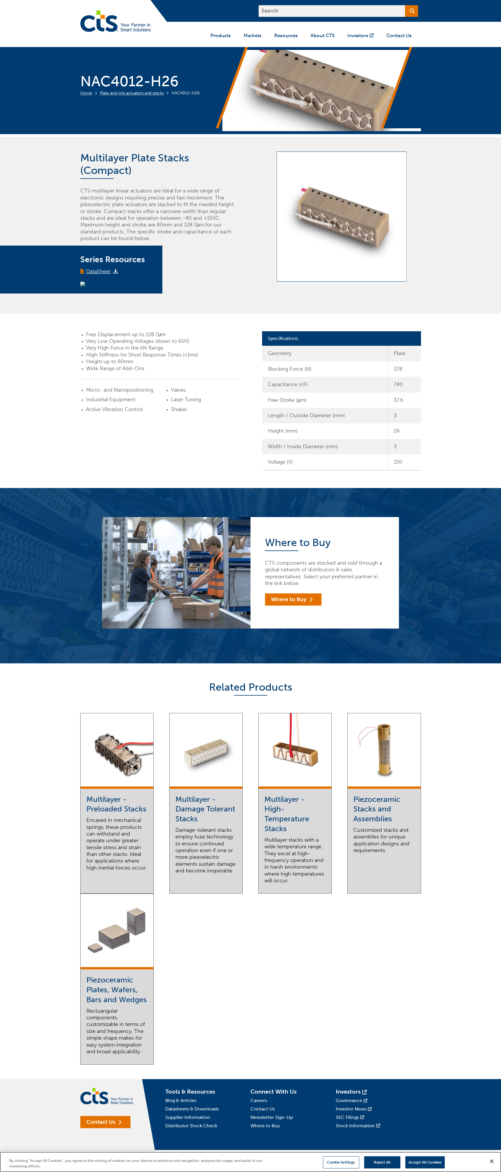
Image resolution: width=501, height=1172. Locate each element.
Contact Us (100, 1122)
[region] (250, 1162)
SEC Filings (347, 1117)
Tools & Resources (190, 1091)
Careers (259, 1100)
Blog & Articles (180, 1100)
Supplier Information (187, 1117)
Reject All (382, 1162)
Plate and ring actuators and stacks (132, 93)
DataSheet (98, 271)
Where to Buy (288, 599)
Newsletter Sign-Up (272, 1117)
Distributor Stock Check (191, 1125)
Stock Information (355, 1125)
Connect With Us (274, 1091)
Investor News (351, 1109)
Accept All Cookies (425, 1162)
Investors (348, 1091)
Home (86, 93)
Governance (349, 1100)
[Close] (491, 1161)
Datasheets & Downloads (192, 1109)
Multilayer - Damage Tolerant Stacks (205, 809)
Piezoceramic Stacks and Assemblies (376, 809)
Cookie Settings (341, 1162)
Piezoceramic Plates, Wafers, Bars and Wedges (116, 989)
